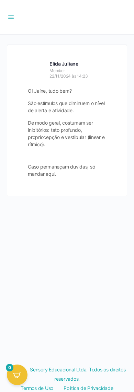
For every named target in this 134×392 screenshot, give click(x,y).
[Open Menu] (11, 16)
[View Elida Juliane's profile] (36, 67)
